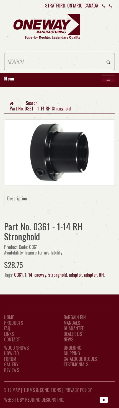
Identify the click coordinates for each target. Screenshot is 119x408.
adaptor (75, 274)
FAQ (7, 328)
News (68, 339)
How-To (11, 353)
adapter (90, 274)
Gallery (11, 364)
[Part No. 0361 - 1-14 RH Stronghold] (59, 152)
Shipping (72, 353)
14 (30, 274)
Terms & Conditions (42, 390)
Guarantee (74, 328)
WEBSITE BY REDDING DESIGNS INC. (34, 399)
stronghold (57, 274)
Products (13, 322)
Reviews (11, 370)
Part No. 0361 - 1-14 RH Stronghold (40, 108)
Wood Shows (16, 347)
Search (32, 103)
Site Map (12, 390)
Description (17, 198)
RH (101, 274)
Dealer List (74, 334)
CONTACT (12, 339)
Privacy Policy (78, 390)
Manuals (72, 322)
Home (9, 317)
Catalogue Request (81, 359)
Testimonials (76, 364)
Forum (10, 359)
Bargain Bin (75, 317)
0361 (18, 274)
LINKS (9, 334)
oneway (40, 274)
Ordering (72, 347)
